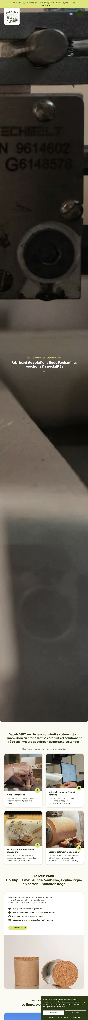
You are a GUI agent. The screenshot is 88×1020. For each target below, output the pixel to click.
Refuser (75, 1013)
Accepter (53, 1013)
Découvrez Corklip (16, 3)
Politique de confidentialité (72, 1017)
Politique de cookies (55, 1017)
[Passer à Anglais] (71, 14)
